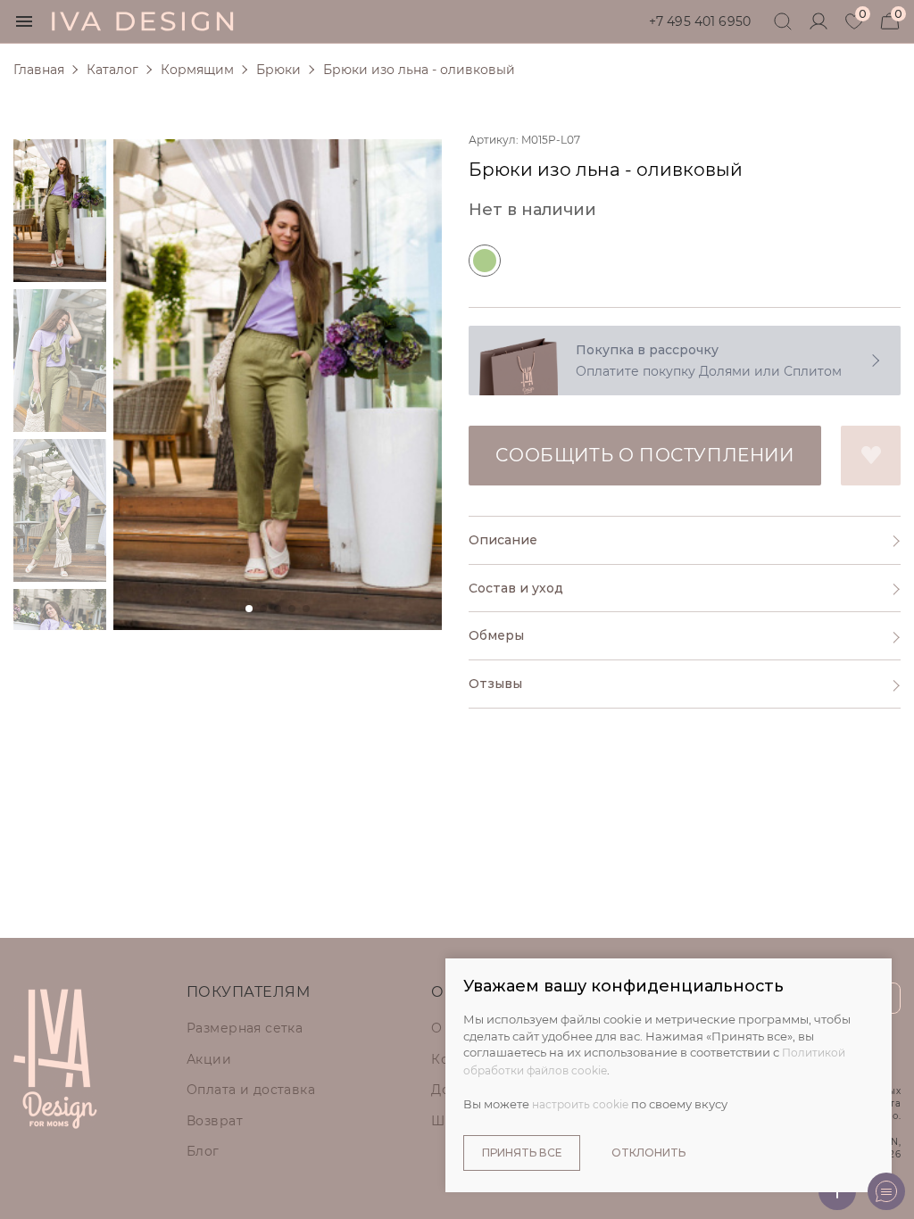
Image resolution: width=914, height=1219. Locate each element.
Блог (203, 1151)
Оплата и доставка (251, 1090)
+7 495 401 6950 (700, 21)
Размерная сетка (245, 1028)
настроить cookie (580, 1104)
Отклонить (648, 1152)
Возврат (215, 1121)
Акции (209, 1059)
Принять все (521, 1152)
